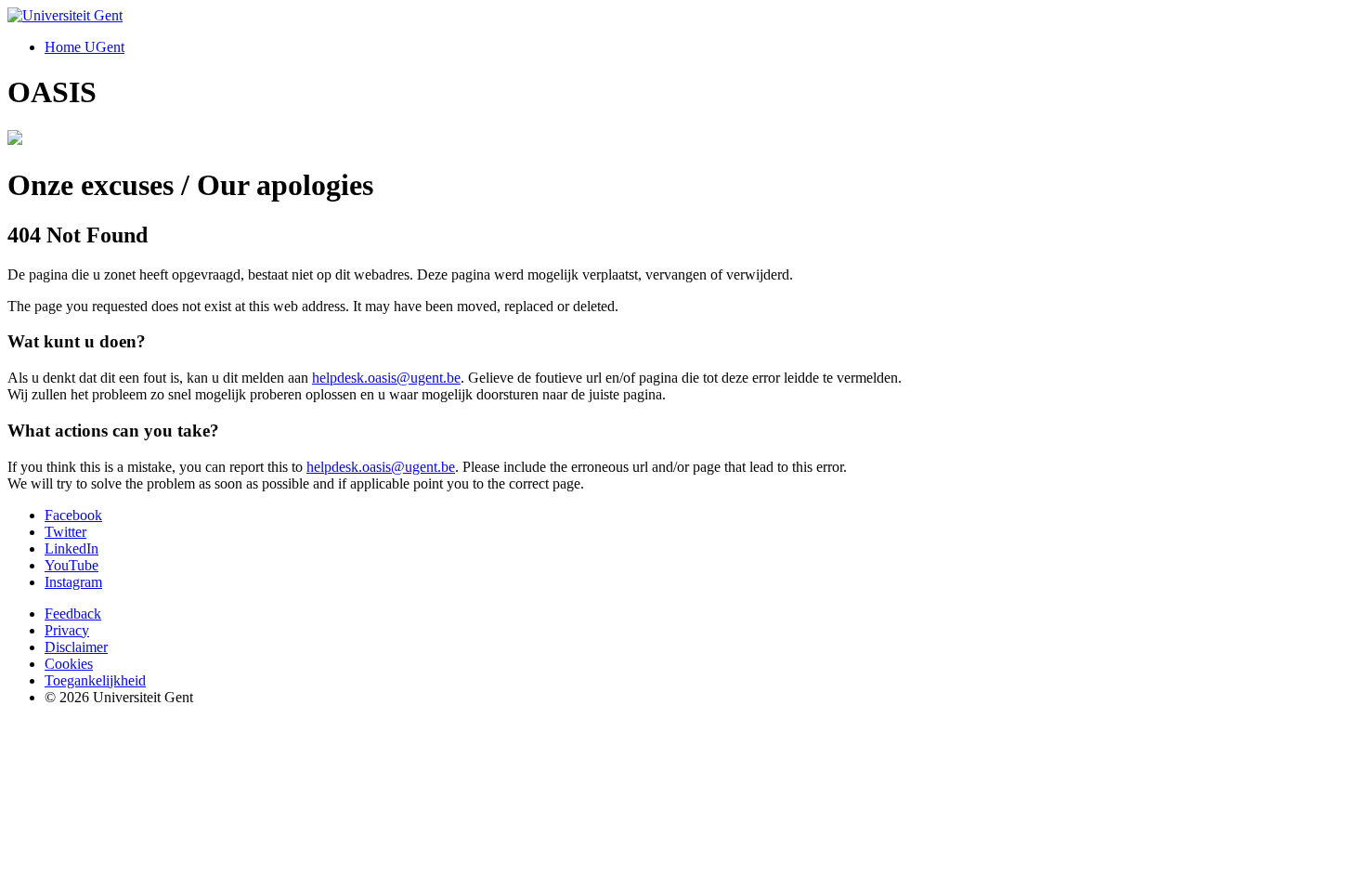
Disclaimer (76, 647)
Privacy (67, 630)
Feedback (73, 613)
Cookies (69, 664)
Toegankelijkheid (95, 680)
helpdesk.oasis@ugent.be (386, 377)
